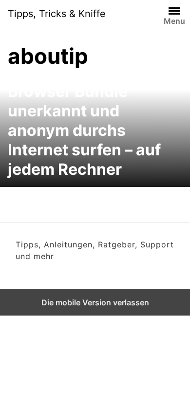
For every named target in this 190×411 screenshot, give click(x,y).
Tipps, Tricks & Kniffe (57, 14)
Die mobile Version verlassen (95, 302)
